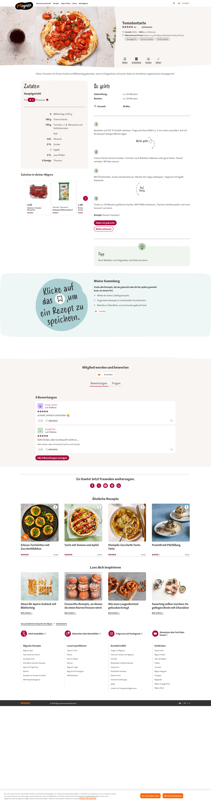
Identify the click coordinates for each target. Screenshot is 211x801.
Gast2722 (50, 429)
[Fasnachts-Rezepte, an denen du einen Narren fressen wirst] (83, 593)
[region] (105, 795)
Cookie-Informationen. (88, 798)
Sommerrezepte (147, 39)
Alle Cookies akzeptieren (173, 796)
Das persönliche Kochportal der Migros (36, 624)
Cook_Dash (51, 404)
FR (185, 703)
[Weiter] (85, 198)
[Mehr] (171, 420)
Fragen (116, 383)
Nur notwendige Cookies (150, 796)
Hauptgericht (131, 39)
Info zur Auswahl (47, 100)
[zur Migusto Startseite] (24, 4)
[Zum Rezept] (40, 530)
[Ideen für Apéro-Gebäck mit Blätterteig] (40, 593)
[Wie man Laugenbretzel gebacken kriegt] (127, 593)
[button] (40, 406)
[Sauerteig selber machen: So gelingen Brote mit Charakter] (171, 593)
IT (189, 703)
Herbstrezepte (162, 39)
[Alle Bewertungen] (127, 27)
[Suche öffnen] (174, 3)
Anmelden (185, 3)
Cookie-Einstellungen (119, 680)
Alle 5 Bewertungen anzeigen (52, 457)
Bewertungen (99, 383)
